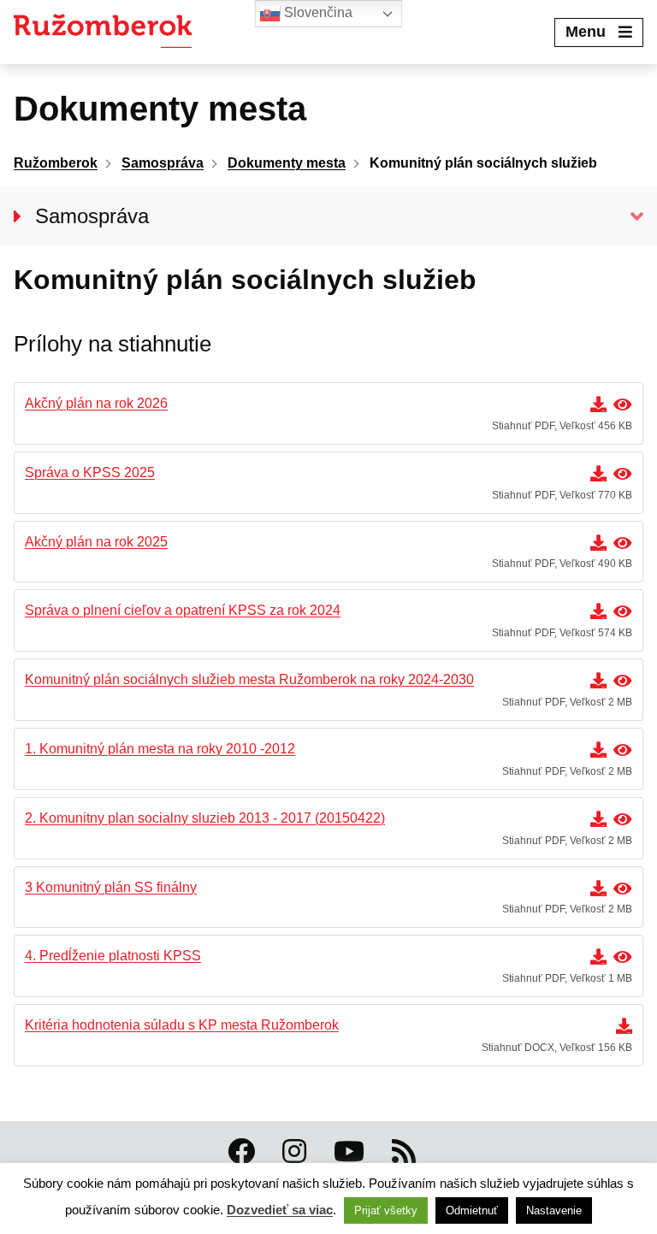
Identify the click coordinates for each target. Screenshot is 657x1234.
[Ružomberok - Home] (109, 32)
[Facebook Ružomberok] (241, 1152)
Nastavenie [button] (554, 1210)
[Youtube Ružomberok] (349, 1152)
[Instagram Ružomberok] (294, 1152)
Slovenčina (316, 12)
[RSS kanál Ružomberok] (404, 1152)
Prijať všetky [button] (385, 1210)
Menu (585, 31)
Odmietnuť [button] (472, 1210)
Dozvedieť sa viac (280, 1209)
